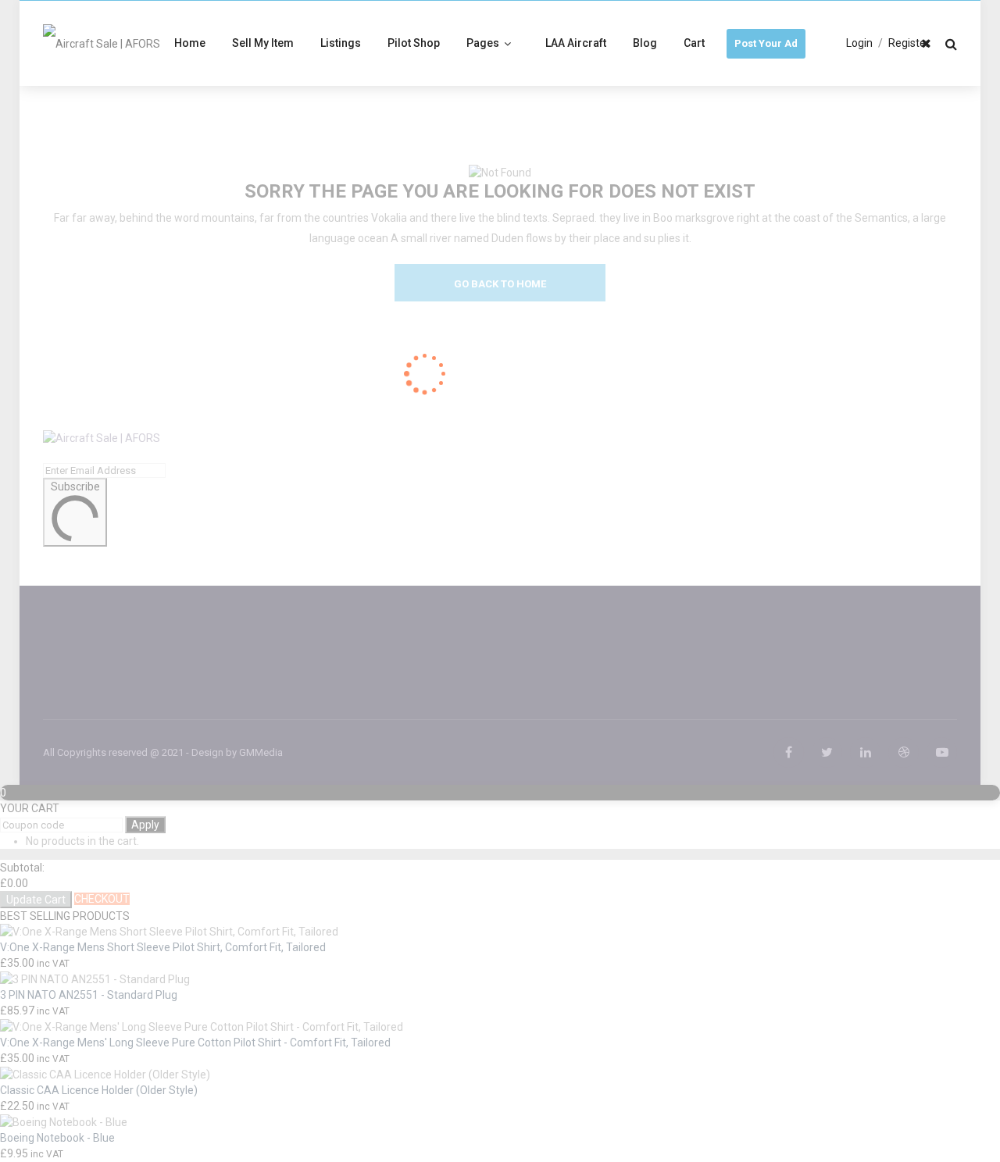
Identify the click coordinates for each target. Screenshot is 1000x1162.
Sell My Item (263, 43)
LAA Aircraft (575, 43)
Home (189, 43)
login (859, 43)
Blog (645, 43)
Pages (482, 43)
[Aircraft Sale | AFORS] (101, 43)
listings (340, 43)
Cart (694, 43)
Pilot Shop (414, 43)
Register (909, 43)
